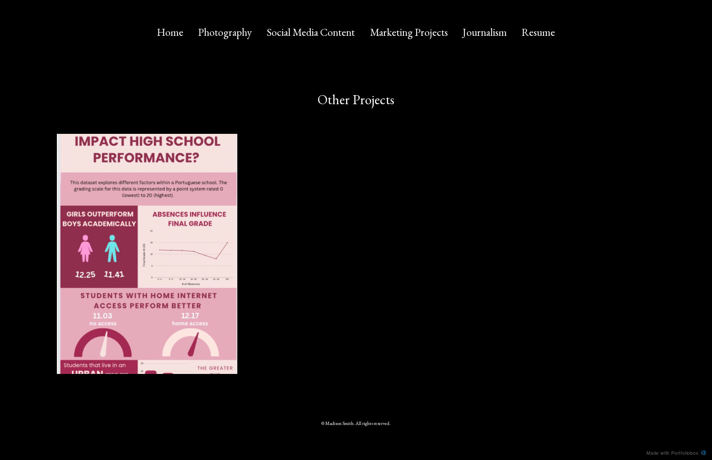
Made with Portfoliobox (672, 452)
